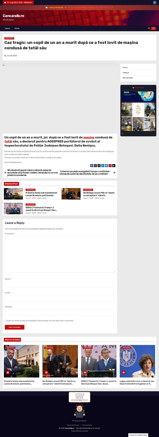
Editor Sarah (42, 198)
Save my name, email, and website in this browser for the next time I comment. (40, 320)
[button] (149, 28)
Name (8, 279)
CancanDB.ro (69, 428)
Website (8, 307)
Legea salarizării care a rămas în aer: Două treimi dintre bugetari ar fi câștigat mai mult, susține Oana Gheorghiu (137, 385)
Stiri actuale (9, 38)
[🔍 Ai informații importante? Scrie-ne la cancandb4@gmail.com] (79, 410)
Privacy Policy (87, 425)
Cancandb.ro (13, 16)
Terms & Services (73, 425)
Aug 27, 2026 (31, 198)
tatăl (8, 141)
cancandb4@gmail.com (79, 400)
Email (8, 293)
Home (7, 28)
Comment (10, 233)
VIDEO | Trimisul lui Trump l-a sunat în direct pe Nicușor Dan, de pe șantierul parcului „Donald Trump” (98, 384)
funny (125, 67)
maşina (88, 137)
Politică (126, 72)
